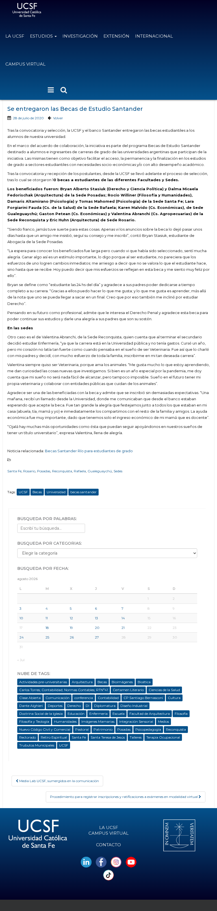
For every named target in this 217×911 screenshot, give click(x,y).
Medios (163, 721)
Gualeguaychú (100, 471)
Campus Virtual (25, 64)
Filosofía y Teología (34, 721)
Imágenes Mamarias (97, 721)
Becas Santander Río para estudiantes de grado (89, 451)
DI (87, 706)
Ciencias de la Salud (164, 690)
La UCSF (14, 36)
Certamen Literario (128, 690)
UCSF (23, 492)
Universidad (56, 492)
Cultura (174, 698)
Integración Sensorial (136, 721)
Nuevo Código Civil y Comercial (44, 729)
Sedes (118, 471)
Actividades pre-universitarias (43, 682)
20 (97, 628)
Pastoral (82, 729)
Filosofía (181, 713)
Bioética (144, 682)
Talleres (136, 737)
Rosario (29, 471)
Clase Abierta (30, 698)
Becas (37, 492)
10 (21, 618)
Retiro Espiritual (54, 737)
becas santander (83, 492)
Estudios (42, 36)
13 (96, 618)
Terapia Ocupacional (163, 737)
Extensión (116, 36)
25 (47, 637)
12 (71, 618)
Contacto (108, 844)
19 (71, 628)
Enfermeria (98, 713)
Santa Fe (14, 471)
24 (21, 637)
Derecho (74, 706)
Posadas (43, 471)
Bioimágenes (122, 682)
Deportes (55, 706)
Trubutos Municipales (36, 745)
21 (123, 628)
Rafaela (80, 471)
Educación (76, 713)
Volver (58, 118)
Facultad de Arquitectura (149, 713)
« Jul (21, 660)
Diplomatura (105, 706)
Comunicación (57, 698)
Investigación (80, 36)
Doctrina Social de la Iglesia (41, 713)
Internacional (154, 36)
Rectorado (27, 737)
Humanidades (65, 721)
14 (123, 618)
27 (97, 637)
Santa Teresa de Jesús (108, 737)
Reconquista (62, 471)
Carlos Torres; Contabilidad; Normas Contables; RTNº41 (63, 690)
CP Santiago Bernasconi (143, 698)
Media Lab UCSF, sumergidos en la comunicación (58, 781)
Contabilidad (108, 698)
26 (72, 637)
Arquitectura (82, 682)
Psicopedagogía (148, 729)
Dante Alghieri (31, 706)
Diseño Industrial (133, 706)
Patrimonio (103, 729)
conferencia (83, 698)
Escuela (118, 713)
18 (47, 628)
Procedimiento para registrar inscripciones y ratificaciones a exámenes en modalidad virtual (124, 797)
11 (46, 618)
